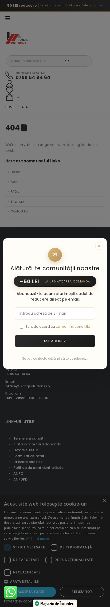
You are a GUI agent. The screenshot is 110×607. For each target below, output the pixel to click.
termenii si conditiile (73, 326)
